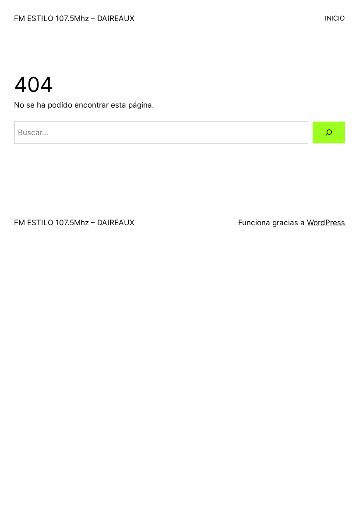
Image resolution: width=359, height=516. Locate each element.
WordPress (326, 222)
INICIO (335, 18)
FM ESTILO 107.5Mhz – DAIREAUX (74, 18)
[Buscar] (329, 133)
